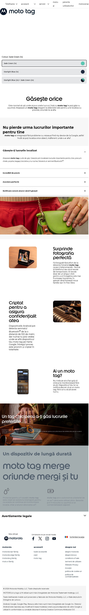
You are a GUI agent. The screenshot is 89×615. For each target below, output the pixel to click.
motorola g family (9, 558)
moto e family (8, 561)
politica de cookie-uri (73, 571)
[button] (11, 4)
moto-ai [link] (56, 4)
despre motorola (72, 552)
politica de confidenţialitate (71, 576)
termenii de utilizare (73, 561)
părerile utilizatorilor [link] (68, 4)
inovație (68, 568)
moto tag (37, 558)
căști (35, 555)
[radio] (44, 63)
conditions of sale (72, 558)
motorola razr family (10, 552)
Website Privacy (71, 565)
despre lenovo (71, 555)
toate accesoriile (40, 552)
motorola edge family (11, 555)
